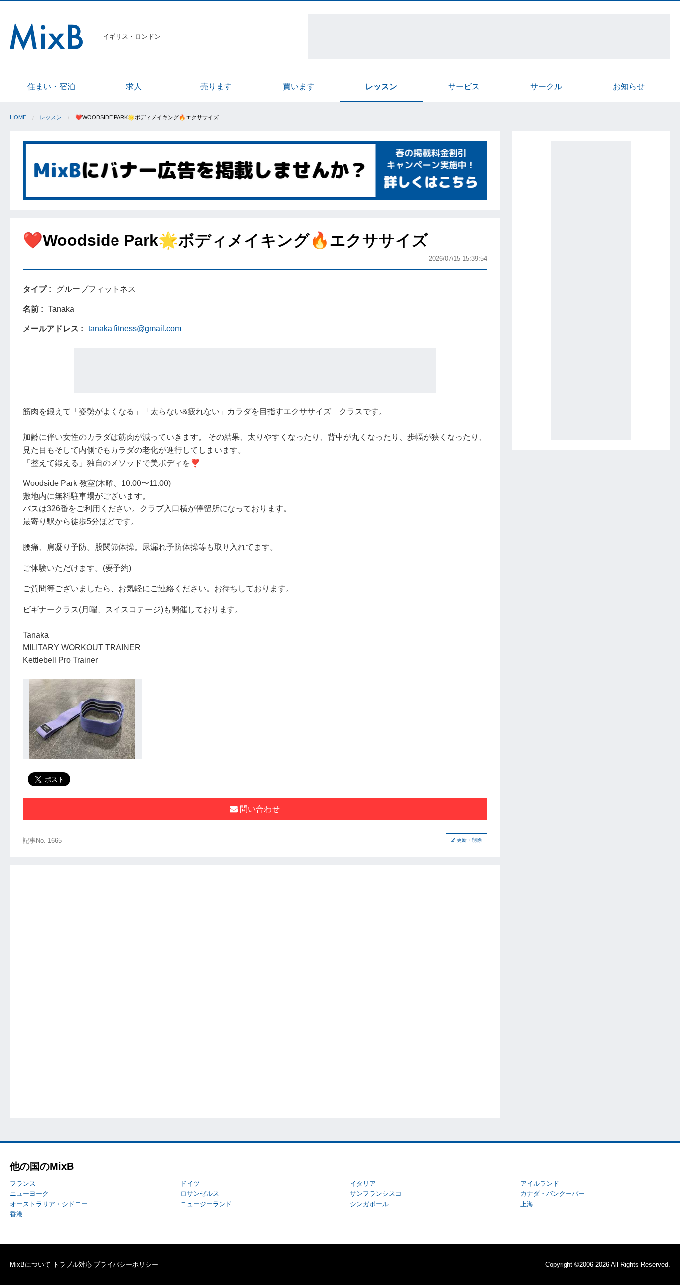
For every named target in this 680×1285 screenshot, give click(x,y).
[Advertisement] (489, 36)
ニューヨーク (29, 1193)
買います (299, 86)
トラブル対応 (72, 1264)
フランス (23, 1183)
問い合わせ (259, 809)
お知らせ (629, 86)
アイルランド (539, 1183)
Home (18, 117)
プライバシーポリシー (126, 1264)
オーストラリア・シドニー (49, 1204)
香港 (16, 1214)
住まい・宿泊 (51, 86)
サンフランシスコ (376, 1193)
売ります (216, 86)
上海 (526, 1204)
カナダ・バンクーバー (552, 1193)
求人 (134, 86)
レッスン (381, 86)
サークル (546, 86)
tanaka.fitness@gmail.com (134, 328)
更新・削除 (468, 840)
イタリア (363, 1183)
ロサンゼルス (199, 1193)
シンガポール (369, 1204)
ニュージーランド (206, 1204)
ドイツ (190, 1183)
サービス (464, 86)
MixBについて (30, 1264)
